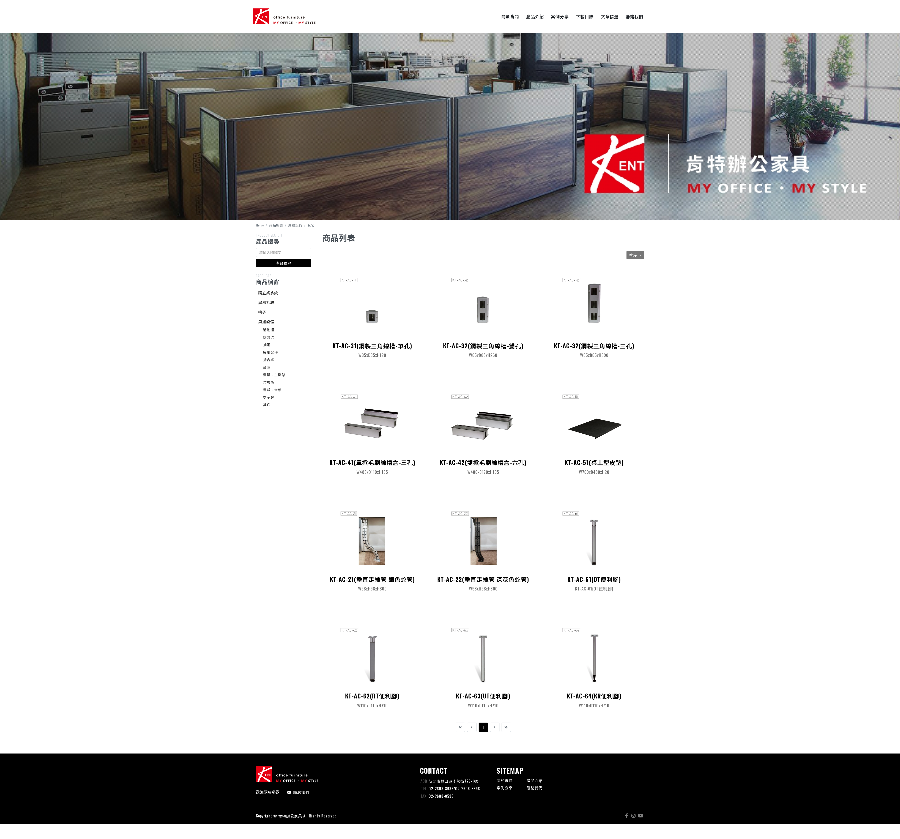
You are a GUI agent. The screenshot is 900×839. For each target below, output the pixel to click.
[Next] (494, 727)
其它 (311, 225)
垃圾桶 (268, 382)
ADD (423, 781)
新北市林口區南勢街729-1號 (453, 781)
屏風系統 (266, 302)
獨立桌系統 (268, 293)
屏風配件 (270, 352)
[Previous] (471, 727)
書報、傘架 (272, 389)
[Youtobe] (640, 815)
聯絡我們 (301, 792)
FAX (424, 796)
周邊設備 (295, 225)
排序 (633, 255)
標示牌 (268, 397)
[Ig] (633, 815)
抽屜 (266, 344)
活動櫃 (268, 329)
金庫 (266, 367)
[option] (450, 119)
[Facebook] (626, 815)
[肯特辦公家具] (284, 16)
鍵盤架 (268, 337)
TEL (424, 788)
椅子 (262, 312)
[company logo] (335, 774)
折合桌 (268, 359)
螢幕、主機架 (274, 374)
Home (260, 225)
